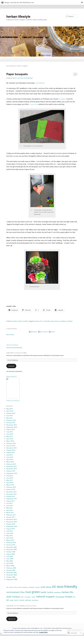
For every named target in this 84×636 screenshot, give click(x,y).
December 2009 (11, 547)
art (8, 587)
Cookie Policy (43, 632)
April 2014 (9, 439)
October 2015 (10, 413)
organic (50, 596)
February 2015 (11, 420)
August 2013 (10, 452)
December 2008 (11, 572)
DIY (41, 321)
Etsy (22, 592)
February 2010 (11, 542)
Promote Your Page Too (13, 400)
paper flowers (55, 321)
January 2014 (10, 446)
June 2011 (9, 505)
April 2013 (9, 459)
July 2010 (9, 531)
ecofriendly (46, 321)
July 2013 (9, 455)
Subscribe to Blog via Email (16, 353)
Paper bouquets (17, 74)
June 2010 (9, 533)
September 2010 (11, 526)
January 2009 (10, 570)
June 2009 (9, 559)
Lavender (27, 597)
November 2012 (11, 469)
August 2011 (10, 501)
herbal (50, 592)
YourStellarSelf (28, 78)
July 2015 (9, 415)
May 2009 (9, 561)
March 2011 (10, 512)
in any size (33, 104)
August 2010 (10, 529)
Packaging (60, 597)
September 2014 (11, 427)
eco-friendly (67, 586)
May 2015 (9, 418)
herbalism (57, 592)
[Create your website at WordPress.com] (42, 2)
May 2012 (9, 480)
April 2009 (9, 563)
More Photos (10, 335)
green (36, 592)
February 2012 (11, 487)
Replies (70, 321)
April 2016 (9, 411)
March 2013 (10, 462)
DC (54, 587)
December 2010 (11, 519)
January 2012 (10, 489)
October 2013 (10, 450)
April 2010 (9, 538)
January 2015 (10, 422)
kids (22, 597)
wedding (25, 321)
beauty (31, 587)
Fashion (14, 321)
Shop (15, 59)
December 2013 (11, 448)
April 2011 (9, 510)
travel (16, 600)
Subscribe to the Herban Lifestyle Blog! (21, 606)
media (33, 597)
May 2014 (9, 436)
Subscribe (11, 366)
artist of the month (15, 587)
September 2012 (11, 473)
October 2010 (10, 524)
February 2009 (11, 568)
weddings (63, 321)
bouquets (37, 321)
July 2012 (9, 476)
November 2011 (11, 494)
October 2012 (10, 471)
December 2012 (11, 466)
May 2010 (9, 536)
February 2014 (11, 443)
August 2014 (10, 429)
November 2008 (11, 575)
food (28, 592)
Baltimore (26, 587)
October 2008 (10, 577)
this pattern (62, 99)
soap (11, 600)
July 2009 (9, 556)
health (43, 592)
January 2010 (10, 545)
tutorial (20, 321)
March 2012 (10, 485)
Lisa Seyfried (39, 83)
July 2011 (9, 503)
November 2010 (11, 522)
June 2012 (9, 478)
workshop (35, 600)
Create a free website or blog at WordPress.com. (28, 628)
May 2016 (9, 409)
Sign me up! (11, 619)
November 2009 (11, 549)
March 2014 (10, 441)
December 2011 (11, 492)
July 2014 (9, 432)
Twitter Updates (12, 345)
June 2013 (9, 457)
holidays (16, 596)
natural (40, 596)
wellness (28, 600)
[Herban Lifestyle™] (12, 398)
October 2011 (10, 496)
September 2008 (11, 579)
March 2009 (10, 566)
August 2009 (10, 554)
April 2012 (9, 482)
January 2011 (10, 517)
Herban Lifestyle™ (11, 376)
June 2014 (9, 434)
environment (13, 592)
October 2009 (10, 552)
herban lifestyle (18, 16)
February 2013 (11, 464)
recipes (68, 596)
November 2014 (11, 425)
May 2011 (9, 508)
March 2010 (10, 540)
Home (9, 59)
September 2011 (11, 499)
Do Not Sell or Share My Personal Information (57, 628)
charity (37, 587)
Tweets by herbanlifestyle (14, 348)
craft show (45, 586)
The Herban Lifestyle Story (29, 59)
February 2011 (11, 515)
